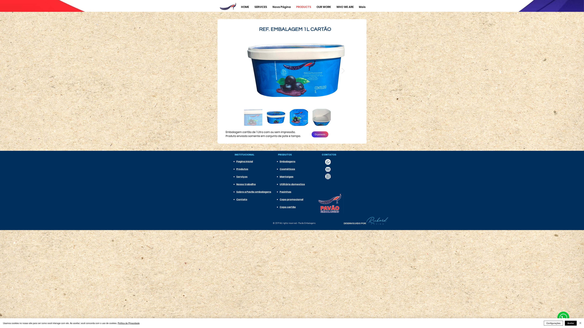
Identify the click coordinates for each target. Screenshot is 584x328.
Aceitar (570, 323)
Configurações (553, 323)
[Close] (580, 323)
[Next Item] (343, 71)
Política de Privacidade (129, 323)
